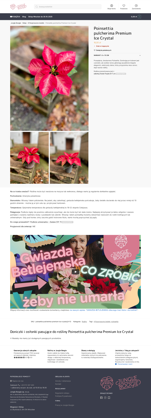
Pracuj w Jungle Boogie (64, 405)
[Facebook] (101, 397)
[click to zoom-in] (49, 78)
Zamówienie (136, 9)
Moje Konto (112, 9)
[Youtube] (109, 397)
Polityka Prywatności (63, 396)
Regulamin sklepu (62, 393)
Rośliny (84, 321)
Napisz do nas (17, 381)
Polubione (123, 9)
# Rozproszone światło (36, 23)
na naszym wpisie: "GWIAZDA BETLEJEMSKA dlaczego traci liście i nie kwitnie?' (104, 310)
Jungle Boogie (16, 23)
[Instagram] (105, 397)
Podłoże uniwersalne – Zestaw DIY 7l (45, 222)
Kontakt (58, 384)
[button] (136, 16)
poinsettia (114, 321)
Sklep (24, 23)
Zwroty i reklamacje (63, 381)
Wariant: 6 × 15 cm (101, 55)
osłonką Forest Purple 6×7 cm (104, 74)
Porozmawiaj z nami (124, 364)
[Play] (75, 272)
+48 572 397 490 (27, 385)
